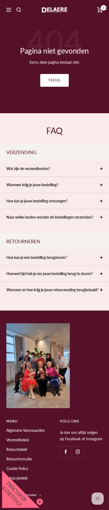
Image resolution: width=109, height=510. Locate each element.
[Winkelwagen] (100, 9)
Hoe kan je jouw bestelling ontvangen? (36, 201)
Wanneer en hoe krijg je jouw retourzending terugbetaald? (52, 289)
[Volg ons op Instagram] (78, 452)
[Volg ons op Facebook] (66, 452)
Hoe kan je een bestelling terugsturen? (36, 257)
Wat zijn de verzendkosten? (28, 168)
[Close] (39, 501)
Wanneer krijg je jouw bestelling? (32, 184)
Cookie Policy (17, 468)
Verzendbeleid (17, 440)
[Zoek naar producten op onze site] (18, 9)
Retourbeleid (16, 449)
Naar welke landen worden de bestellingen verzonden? (49, 217)
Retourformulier (19, 459)
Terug (54, 80)
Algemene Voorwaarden (25, 430)
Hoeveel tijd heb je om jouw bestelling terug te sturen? (49, 273)
